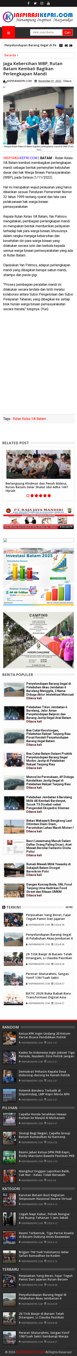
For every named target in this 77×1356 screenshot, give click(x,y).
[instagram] (42, 3)
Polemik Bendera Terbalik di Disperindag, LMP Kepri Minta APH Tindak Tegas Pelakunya (44, 1094)
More (69, 907)
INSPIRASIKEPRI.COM (30, 1352)
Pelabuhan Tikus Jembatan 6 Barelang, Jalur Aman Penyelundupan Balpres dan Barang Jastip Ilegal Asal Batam (48, 714)
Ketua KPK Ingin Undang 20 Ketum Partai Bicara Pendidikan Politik (44, 1035)
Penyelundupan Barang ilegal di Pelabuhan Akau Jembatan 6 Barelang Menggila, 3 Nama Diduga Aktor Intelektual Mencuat (50, 691)
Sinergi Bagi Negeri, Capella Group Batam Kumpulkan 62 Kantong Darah (44, 1136)
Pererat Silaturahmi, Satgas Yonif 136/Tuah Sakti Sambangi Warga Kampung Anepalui (47, 979)
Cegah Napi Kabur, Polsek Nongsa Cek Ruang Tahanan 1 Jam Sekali (44, 1216)
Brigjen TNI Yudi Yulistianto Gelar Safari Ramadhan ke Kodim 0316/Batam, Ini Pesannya (44, 1255)
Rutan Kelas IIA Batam (29, 419)
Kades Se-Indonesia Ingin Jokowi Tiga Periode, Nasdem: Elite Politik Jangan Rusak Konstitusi (47, 1056)
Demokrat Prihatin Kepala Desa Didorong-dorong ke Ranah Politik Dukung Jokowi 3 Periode (44, 1075)
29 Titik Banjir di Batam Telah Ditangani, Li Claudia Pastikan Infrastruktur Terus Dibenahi (49, 958)
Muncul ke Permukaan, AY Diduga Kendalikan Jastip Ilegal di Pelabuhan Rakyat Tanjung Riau (50, 782)
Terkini (13, 907)
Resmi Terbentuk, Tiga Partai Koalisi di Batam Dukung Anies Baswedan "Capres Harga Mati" (46, 1236)
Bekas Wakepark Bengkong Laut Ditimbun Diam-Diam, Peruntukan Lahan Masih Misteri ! (50, 826)
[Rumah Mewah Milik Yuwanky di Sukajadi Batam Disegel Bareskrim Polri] (14, 870)
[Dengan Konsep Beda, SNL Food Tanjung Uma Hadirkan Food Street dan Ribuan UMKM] (14, 890)
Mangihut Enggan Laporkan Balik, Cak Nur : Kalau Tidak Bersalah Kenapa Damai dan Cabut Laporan (45, 1174)
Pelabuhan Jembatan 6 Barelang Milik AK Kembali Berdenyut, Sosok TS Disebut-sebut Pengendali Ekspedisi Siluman (49, 804)
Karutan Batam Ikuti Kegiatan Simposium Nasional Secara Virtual (45, 1197)
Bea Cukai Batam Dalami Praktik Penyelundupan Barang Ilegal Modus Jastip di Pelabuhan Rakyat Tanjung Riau (49, 761)
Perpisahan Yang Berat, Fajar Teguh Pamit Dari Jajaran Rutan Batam (48, 919)
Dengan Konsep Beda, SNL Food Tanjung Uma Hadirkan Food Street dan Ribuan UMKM (49, 890)
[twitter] (35, 3)
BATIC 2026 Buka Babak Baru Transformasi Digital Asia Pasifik (48, 997)
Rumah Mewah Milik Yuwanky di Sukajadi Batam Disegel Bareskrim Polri (48, 869)
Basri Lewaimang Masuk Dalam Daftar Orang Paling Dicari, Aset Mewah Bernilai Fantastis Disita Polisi (49, 848)
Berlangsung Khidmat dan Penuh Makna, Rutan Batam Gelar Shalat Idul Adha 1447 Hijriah (37, 487)
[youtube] (49, 3)
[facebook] (29, 3)
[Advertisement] (38, 373)
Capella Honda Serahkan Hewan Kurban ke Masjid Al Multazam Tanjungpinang (43, 1117)
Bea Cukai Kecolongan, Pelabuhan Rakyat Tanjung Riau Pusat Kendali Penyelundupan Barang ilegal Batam (48, 737)
